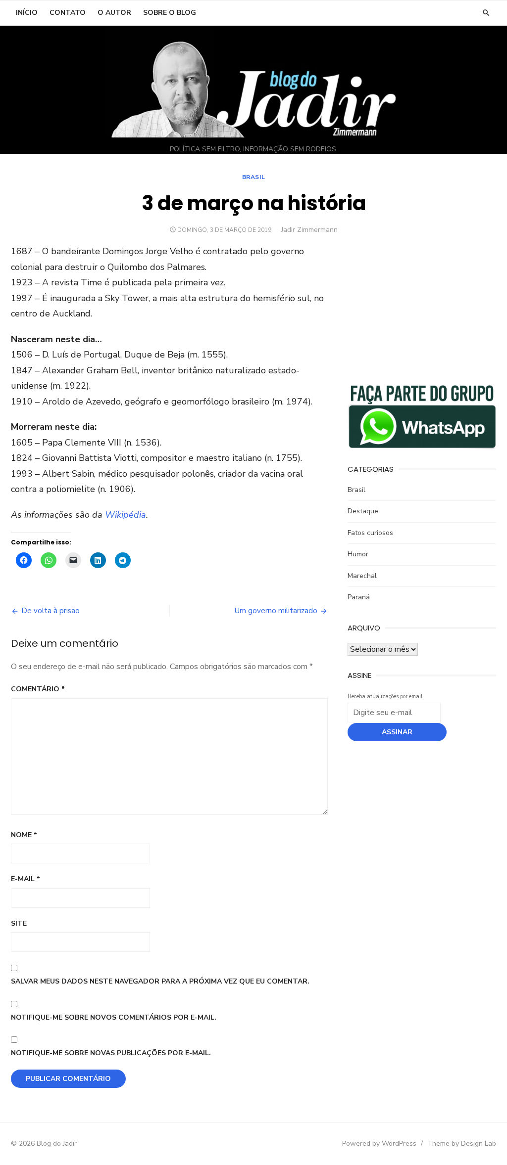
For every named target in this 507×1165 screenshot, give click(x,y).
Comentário (38, 689)
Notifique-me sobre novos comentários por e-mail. (113, 1017)
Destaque (363, 511)
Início (27, 12)
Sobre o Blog (169, 12)
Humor (358, 554)
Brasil (253, 177)
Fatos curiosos (370, 533)
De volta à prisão (50, 611)
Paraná (359, 597)
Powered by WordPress (379, 1143)
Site (19, 923)
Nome (24, 835)
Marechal (362, 576)
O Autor (114, 12)
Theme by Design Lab (461, 1143)
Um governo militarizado (276, 611)
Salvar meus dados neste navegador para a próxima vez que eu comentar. (160, 981)
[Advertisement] (422, 305)
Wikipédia (125, 515)
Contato (68, 12)
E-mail (25, 879)
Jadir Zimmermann (309, 229)
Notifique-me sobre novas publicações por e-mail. (111, 1053)
